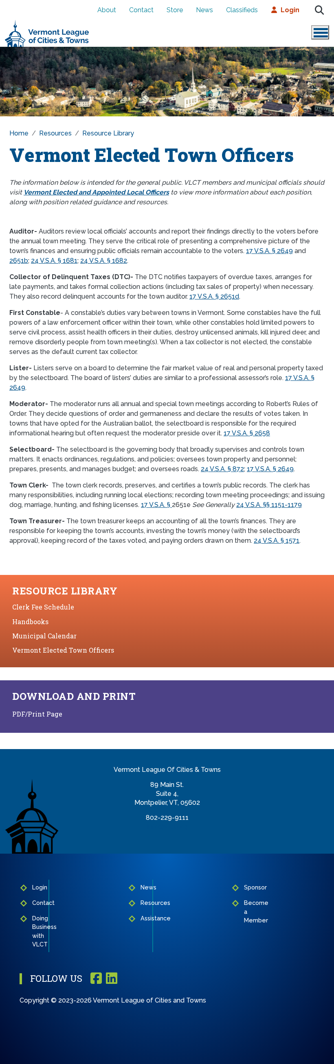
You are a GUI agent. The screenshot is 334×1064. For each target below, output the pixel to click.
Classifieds (242, 10)
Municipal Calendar (44, 635)
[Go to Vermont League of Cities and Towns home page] (47, 23)
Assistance (144, 918)
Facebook (96, 979)
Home (19, 133)
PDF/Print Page (37, 714)
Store (175, 10)
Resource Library (108, 133)
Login (290, 10)
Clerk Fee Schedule (43, 607)
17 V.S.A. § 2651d (214, 296)
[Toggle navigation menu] (320, 32)
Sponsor (248, 887)
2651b (18, 260)
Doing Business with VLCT (38, 931)
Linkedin (111, 979)
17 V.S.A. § (156, 505)
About (106, 10)
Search (319, 10)
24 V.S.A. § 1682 (103, 260)
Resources (55, 133)
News (204, 10)
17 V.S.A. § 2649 (269, 251)
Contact (141, 10)
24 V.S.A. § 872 (222, 469)
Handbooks (30, 621)
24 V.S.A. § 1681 (54, 260)
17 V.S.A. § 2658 (247, 433)
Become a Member (248, 911)
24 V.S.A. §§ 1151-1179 (269, 505)
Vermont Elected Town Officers (63, 650)
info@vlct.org (167, 826)
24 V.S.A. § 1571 (276, 540)
